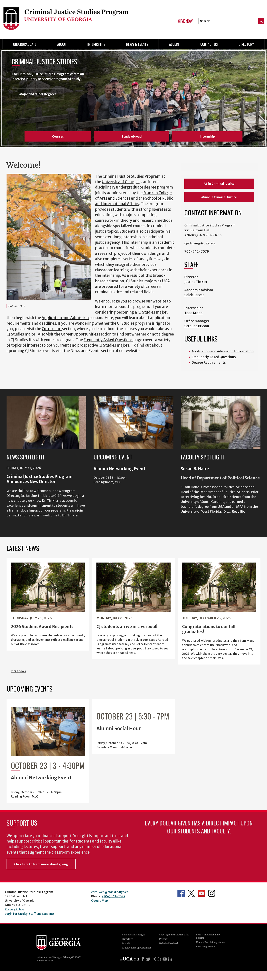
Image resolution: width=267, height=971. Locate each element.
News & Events (137, 44)
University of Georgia (120, 181)
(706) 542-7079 (113, 896)
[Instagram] (154, 959)
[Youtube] (165, 959)
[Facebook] (143, 959)
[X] (148, 959)
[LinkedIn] (170, 959)
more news (18, 671)
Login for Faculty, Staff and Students (29, 913)
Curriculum (51, 328)
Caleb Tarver (194, 295)
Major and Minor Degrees (37, 94)
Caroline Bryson (196, 326)
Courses (58, 136)
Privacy (163, 939)
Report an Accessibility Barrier (208, 936)
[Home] (66, 18)
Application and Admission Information (223, 351)
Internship (207, 136)
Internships (96, 44)
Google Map (99, 900)
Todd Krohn (193, 313)
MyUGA (126, 943)
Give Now (185, 21)
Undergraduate (24, 44)
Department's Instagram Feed (211, 893)
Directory (246, 44)
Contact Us (209, 44)
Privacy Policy (14, 909)
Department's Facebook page (181, 893)
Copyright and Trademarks (174, 934)
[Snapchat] (159, 959)
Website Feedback (169, 943)
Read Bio (238, 511)
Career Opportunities (79, 334)
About (62, 44)
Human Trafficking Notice (210, 942)
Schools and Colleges (133, 934)
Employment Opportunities (136, 947)
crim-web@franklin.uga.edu (110, 892)
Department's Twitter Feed (191, 893)
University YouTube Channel (201, 893)
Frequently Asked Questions (108, 340)
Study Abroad (132, 136)
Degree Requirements (209, 362)
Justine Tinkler (195, 282)
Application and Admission (65, 317)
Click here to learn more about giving (41, 864)
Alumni (174, 44)
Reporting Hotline (205, 946)
